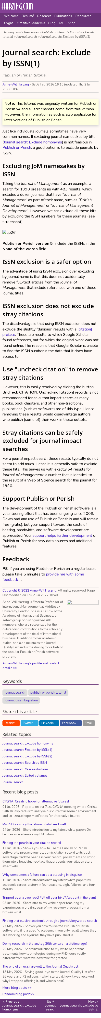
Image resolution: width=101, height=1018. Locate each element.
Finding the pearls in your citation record (31, 843)
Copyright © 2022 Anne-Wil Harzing (29, 590)
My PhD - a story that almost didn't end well (34, 824)
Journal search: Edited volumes (25, 775)
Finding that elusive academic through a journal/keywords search (49, 921)
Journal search (26, 37)
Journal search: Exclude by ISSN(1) (65, 37)
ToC (61, 23)
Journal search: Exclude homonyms (33, 142)
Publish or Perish (54, 32)
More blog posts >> (17, 988)
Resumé (28, 16)
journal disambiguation (21, 700)
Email (89, 723)
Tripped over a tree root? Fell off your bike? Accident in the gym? (49, 897)
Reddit (9, 723)
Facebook (69, 723)
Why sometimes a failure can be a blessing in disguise (42, 875)
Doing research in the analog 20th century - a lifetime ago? (44, 944)
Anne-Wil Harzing (15, 84)
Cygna (8, 23)
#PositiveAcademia (31, 23)
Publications (63, 16)
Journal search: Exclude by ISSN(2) (27, 756)
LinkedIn (47, 723)
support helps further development (62, 535)
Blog (51, 23)
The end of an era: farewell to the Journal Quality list (40, 966)
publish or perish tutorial (48, 692)
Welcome (11, 16)
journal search (15, 692)
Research (44, 16)
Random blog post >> (18, 994)
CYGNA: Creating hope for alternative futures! (35, 801)
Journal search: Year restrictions (25, 769)
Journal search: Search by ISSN (24, 763)
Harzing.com (11, 32)
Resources (83, 16)
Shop (72, 23)
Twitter (28, 723)
